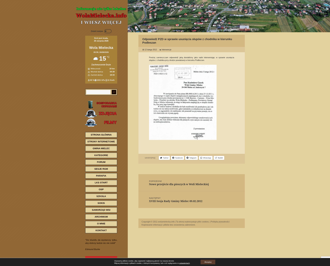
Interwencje (166, 49)
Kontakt (101, 230)
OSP (101, 189)
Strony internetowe (101, 141)
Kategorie (101, 155)
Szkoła (101, 196)
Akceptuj (207, 262)
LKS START (101, 182)
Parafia (101, 175)
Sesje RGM (101, 169)
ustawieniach (184, 263)
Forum (101, 162)
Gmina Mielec (101, 148)
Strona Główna (101, 134)
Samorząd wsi (101, 210)
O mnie (101, 223)
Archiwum (101, 216)
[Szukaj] (114, 92)
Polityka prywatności (220, 222)
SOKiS (101, 203)
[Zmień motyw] (108, 31)
